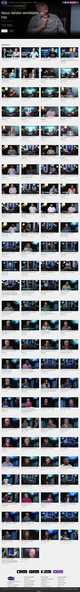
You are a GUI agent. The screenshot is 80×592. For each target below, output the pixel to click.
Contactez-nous (61, 579)
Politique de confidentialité (13, 584)
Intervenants (23, 2)
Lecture (4, 31)
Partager (11, 31)
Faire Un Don (72, 2)
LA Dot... (59, 586)
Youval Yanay (10, 25)
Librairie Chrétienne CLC (46, 586)
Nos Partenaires (61, 584)
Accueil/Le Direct (12, 2)
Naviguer (35, 2)
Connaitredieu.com (45, 582)
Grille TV (18, 2)
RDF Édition (43, 584)
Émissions (29, 2)
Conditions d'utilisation (12, 586)
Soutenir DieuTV (61, 580)
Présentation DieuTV (62, 582)
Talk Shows (9, 24)
